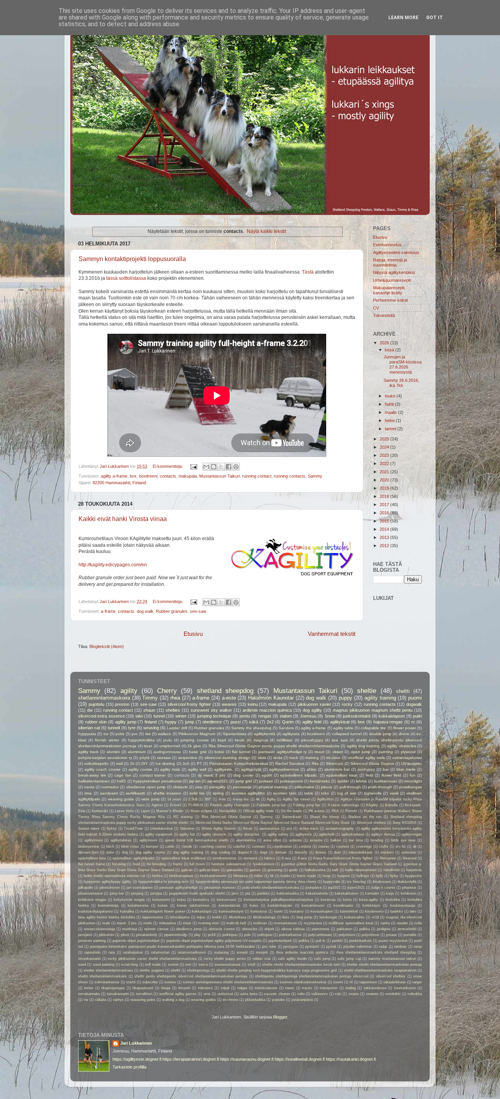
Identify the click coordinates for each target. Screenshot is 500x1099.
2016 (385, 512)
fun (413, 775)
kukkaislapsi (202, 911)
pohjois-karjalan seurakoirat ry (105, 757)
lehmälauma (179, 917)
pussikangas (410, 787)
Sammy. (266, 817)
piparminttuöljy (176, 935)
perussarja (242, 787)
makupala (188, 476)
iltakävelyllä (407, 882)
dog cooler (244, 775)
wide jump (150, 799)
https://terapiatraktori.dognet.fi (190, 1059)
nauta (89, 787)
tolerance (205, 988)
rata (112, 952)
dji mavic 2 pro (211, 775)
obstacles (249, 929)
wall (119, 763)
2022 (385, 463)
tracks (307, 988)
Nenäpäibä (227, 811)
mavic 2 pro (126, 923)
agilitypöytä (251, 769)
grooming (275, 870)
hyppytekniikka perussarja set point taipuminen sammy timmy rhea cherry (256, 882)
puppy (345, 698)
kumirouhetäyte (231, 911)
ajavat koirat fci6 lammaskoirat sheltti (196, 840)
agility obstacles (401, 746)
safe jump (322, 959)
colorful (239, 846)
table (308, 793)
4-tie (222, 799)
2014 (385, 529)
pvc (135, 734)
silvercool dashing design (227, 757)
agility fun (187, 834)
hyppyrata (87, 734)
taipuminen (368, 982)
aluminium (137, 752)
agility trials (170, 769)
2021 (385, 471)
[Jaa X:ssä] (221, 467)
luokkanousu (385, 781)
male (106, 923)
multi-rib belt (236, 923)
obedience (212, 722)
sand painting (103, 965)
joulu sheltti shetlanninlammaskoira (270, 888)
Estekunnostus (387, 244)
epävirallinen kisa (92, 858)
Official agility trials (258, 811)
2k (132, 763)
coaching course (212, 846)
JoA (185, 763)
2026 (385, 342)
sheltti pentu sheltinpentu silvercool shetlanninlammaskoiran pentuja (190, 976)
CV (376, 308)
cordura (305, 846)
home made (306, 876)
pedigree (384, 929)
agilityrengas (412, 834)
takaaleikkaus (395, 982)
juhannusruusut (90, 893)
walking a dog (173, 1000)
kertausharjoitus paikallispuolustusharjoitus (278, 900)
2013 (385, 537)
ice (106, 734)
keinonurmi (161, 900)
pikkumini (106, 935)
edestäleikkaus (360, 852)
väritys (118, 1000)
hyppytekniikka (141, 740)
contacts (168, 476)
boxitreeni (148, 476)
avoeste (316, 840)
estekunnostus (224, 858)
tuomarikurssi (405, 988)
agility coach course (102, 769)
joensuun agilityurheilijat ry (282, 752)
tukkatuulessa (375, 988)
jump (189, 722)
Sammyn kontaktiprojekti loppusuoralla (132, 259)
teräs (277, 757)
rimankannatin (89, 959)
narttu (385, 923)
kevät (240, 740)
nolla (418, 923)
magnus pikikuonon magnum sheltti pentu (372, 710)
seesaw (164, 757)
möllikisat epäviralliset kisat (351, 923)
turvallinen (144, 994)
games (255, 870)
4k (258, 799)
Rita (315, 763)
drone (404, 734)
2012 (385, 545)
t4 (351, 982)
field (369, 775)
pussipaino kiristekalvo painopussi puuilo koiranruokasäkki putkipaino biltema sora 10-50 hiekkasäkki (172, 947)
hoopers (343, 876)
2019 (385, 488)
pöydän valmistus (357, 947)
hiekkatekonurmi (213, 876)
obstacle (180, 787)
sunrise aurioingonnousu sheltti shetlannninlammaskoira (228, 982)
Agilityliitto (325, 799)
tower (289, 988)
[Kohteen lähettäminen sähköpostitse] (206, 467)
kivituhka (393, 900)
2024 (385, 447)
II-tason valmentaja (343, 805)
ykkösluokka (255, 1000)
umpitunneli (169, 746)
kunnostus (258, 911)
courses (342, 846)
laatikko (396, 911)
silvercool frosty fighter (189, 704)
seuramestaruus (227, 965)
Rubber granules (172, 611)
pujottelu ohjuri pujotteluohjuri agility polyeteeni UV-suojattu (214, 941)
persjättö (85, 935)
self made (153, 965)
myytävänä (313, 923)
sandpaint (109, 793)
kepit (222, 740)
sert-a (203, 965)
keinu (253, 704)
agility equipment (158, 834)
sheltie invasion (167, 793)
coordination (282, 846)
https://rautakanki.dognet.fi (351, 1059)
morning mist (208, 923)
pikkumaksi (304, 787)
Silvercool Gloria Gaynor (372, 763)
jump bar (117, 893)
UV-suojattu (411, 763)
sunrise (170, 982)
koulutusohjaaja (402, 905)
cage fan (122, 775)
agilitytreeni (93, 840)
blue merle (406, 769)
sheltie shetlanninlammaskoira (108, 970)
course (323, 846)
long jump (304, 917)
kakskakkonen (346, 893)
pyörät (331, 947)
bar (386, 769)
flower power (404, 728)
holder (285, 876)
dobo (110, 852)
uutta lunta (248, 994)
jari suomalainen (140, 888)
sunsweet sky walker (211, 710)
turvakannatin (118, 994)
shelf (251, 965)
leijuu (201, 917)
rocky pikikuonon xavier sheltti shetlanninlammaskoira (152, 959)
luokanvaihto (354, 917)
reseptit (262, 952)
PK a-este (317, 811)
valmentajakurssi (407, 757)
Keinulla (391, 805)
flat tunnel (241, 752)
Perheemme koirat (390, 300)
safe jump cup (349, 959)
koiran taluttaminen (193, 905)
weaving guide (121, 799)
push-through (380, 787)
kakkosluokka (288, 893)
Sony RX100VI (404, 823)
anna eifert (272, 840)
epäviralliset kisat (341, 775)
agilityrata (291, 734)
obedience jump (189, 929)
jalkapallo (85, 888)
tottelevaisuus (266, 988)
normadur (110, 787)
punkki (337, 941)
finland (151, 722)
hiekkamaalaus (181, 876)
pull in (320, 941)
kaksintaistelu (317, 893)
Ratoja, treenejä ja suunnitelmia (390, 262)
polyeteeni (347, 935)
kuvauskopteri (322, 911)
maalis (391, 412)
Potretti (351, 811)
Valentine (187, 829)
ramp (418, 947)
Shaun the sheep (324, 817)
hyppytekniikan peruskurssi (157, 781)
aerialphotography (339, 829)
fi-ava (302, 858)
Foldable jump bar (271, 805)
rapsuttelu (92, 952)
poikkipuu (230, 935)
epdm (267, 775)
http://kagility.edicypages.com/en (113, 564)
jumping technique (214, 716)
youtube (278, 1000)
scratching (129, 965)
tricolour (333, 757)
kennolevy (201, 900)
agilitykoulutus (352, 834)
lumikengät (328, 917)
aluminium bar (337, 769)
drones (320, 852)
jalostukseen (110, 888)
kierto (347, 900)
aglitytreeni (148, 840)
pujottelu (96, 704)
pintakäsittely (146, 935)
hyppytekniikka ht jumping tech (163, 882)
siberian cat (89, 727)
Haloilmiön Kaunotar (271, 698)
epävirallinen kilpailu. (299, 775)
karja (390, 893)
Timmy (150, 698)
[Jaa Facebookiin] (228, 467)
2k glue (194, 746)
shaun (149, 710)
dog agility (312, 710)
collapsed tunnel (347, 734)
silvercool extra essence (101, 716)
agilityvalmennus (284, 769)
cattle (169, 846)
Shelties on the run (365, 817)
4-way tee (241, 799)
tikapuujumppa (113, 988)
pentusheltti (407, 929)
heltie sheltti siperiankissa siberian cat (114, 876)
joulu (167, 740)
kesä (390, 349)
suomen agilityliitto (248, 793)
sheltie (366, 690)
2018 (385, 496)
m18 (375, 917)
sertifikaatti (135, 793)
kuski (278, 911)
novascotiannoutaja (99, 929)
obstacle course (222, 929)
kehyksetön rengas (129, 900)
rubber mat (262, 959)
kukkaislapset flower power (163, 911)
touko (390, 396)
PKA (335, 811)
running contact (256, 476)
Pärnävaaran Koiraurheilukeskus (238, 763)
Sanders (286, 728)
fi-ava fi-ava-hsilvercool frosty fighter (343, 858)
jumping (137, 893)
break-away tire (92, 775)
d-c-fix (401, 846)
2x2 (270, 722)
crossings (364, 846)
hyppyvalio (331, 882)
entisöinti (409, 852)
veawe (353, 994)
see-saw (198, 611)
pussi (235, 722)
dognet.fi (245, 852)
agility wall (197, 769)
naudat (402, 923)
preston (122, 704)
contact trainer (152, 775)
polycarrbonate (320, 935)
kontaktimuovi (313, 905)
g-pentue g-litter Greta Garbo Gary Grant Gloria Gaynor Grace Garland (338, 864)
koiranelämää (229, 905)
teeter (88, 988)
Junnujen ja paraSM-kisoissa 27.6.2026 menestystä (402, 364)
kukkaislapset (392, 716)
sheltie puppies (151, 970)
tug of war (346, 793)
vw (86, 1000)
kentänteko (320, 781)
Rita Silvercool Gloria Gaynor (227, 817)
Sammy (315, 476)
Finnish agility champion (230, 805)
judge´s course (383, 888)
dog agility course (150, 852)
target (417, 982)
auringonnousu (167, 752)
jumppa (156, 893)
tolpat (225, 988)
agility (129, 690)
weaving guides (203, 1000)
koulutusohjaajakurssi (95, 911)
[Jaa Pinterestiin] (236, 467)
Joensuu (308, 716)
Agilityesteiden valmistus (396, 252)
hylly (379, 876)
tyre (132, 727)
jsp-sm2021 (217, 781)
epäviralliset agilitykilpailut (133, 858)
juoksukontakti (356, 716)
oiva (198, 787)
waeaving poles (142, 1000)
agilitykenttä (264, 734)
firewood (409, 858)
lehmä (361, 781)
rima (88, 793)
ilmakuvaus (382, 882)
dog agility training (188, 852)
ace (289, 829)
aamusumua (269, 829)
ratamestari (160, 952)
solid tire (197, 793)
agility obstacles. (247, 834)
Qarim (288, 722)
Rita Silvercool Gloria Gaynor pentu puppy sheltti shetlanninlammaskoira (274, 746)
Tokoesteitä (384, 315)
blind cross (130, 846)
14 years (174, 799)
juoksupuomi (291, 781)
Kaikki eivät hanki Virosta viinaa (123, 518)
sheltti (403, 691)
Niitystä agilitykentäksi (394, 272)
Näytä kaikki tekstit (266, 231)
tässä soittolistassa (126, 278)
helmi (390, 420)
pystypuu (290, 947)
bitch (110, 846)
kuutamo (296, 911)
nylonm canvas (156, 929)
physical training (273, 787)
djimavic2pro (88, 852)
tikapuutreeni (142, 988)
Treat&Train (133, 829)
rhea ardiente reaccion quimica (302, 952)
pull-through (350, 787)
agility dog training (363, 746)
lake (413, 911)
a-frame (108, 611)
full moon (196, 864)
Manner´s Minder (170, 811)
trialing (350, 988)
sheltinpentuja (198, 970)
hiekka (157, 876)
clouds (187, 846)
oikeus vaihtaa (293, 929)
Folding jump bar (306, 805)
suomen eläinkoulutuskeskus (303, 982)
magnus (261, 740)
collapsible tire (373, 728)
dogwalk (414, 704)
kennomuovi (226, 900)
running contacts (289, 476)
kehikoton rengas (92, 900)
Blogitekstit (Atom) (106, 646)
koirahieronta (138, 905)
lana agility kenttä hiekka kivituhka (106, 917)
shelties (173, 710)
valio (301, 994)
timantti (184, 988)
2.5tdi (192, 799)
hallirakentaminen (94, 781)
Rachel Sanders (289, 763)
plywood (408, 752)
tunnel (159, 716)
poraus (391, 935)
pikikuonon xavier (314, 704)
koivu (254, 905)
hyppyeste (413, 876)
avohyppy (366, 769)
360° (208, 799)
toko (325, 793)
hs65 (121, 781)
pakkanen (344, 929)
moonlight (413, 781)
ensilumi (387, 852)
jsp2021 (334, 888)
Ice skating (165, 763)
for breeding (156, 864)
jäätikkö (263, 893)
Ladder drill (177, 728)
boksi (219, 752)
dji (414, 846)
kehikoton (408, 893)
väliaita (100, 1000)
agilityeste (303, 834)
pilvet (125, 935)
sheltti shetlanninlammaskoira (102, 976)
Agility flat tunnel (296, 799)
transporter (329, 988)
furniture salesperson (228, 864)
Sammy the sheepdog (251, 728)
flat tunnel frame (91, 864)
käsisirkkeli (349, 911)
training (312, 757)
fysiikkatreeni (263, 864)
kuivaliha (127, 911)
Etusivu (193, 633)
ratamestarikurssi (192, 952)
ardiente (295, 840)
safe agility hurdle (292, 959)
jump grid (244, 781)
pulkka (303, 941)
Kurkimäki (100, 811)
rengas (264, 716)
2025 (385, 439)
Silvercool (334, 763)
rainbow (400, 947)
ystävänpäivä (302, 1000)
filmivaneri (388, 858)
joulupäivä (313, 888)
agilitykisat (340, 722)
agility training (380, 698)
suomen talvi (284, 793)
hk (272, 876)
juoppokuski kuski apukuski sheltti (197, 893)
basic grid (198, 752)
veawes (372, 994)
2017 (385, 504)
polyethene (370, 935)
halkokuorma (315, 870)
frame (177, 864)
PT (199, 763)
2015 (385, 521)
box (133, 476)
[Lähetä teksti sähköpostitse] (193, 466)
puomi (415, 698)
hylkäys (363, 876)
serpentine (187, 757)
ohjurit (269, 929)
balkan (335, 840)
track (293, 757)
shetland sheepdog (225, 690)
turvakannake (89, 994)
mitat (187, 923)
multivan (260, 923)
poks (120, 734)
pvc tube (269, 947)
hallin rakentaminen (361, 870)
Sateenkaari (291, 817)
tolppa (242, 988)
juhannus (409, 888)
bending (377, 840)
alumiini (113, 752)
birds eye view (403, 840)
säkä (253, 722)
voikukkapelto (96, 763)
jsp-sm (194, 781)
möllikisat (285, 740)
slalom (286, 716)
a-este (229, 698)
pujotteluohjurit (280, 941)
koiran (163, 905)
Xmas (247, 829)
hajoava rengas (388, 722)
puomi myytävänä (393, 941)
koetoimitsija (108, 905)
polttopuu (264, 935)
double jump (380, 734)
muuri (319, 752)
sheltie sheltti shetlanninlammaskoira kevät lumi (301, 965)
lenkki (216, 917)
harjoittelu (414, 870)
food (136, 864)
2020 (385, 480)
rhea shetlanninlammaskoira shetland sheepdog (376, 952)
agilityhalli (326, 834)
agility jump (125, 722)
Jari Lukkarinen (136, 1043)
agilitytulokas (121, 840)
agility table (343, 728)
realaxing (221, 952)
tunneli (114, 727)
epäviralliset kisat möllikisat (183, 858)
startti (131, 982)
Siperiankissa (234, 734)
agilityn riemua (383, 834)
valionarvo (319, 994)
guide (293, 870)
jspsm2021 (356, 888)
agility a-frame (114, 476)
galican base (209, 870)
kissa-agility (368, 900)
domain (281, 852)
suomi (338, 982)
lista (285, 917)
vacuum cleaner (277, 994)
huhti (390, 404)
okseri (337, 752)
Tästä (308, 272)
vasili (394, 793)
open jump (360, 752)
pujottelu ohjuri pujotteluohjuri (135, 941)
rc (413, 722)
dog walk (145, 611)
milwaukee (167, 923)
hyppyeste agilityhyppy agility (107, 882)
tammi (391, 428)
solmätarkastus (107, 982)
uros (207, 994)
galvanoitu (235, 870)
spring (218, 793)
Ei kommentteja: (168, 466)
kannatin (372, 893)
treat (148, 746)
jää (247, 893)
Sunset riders (89, 829)
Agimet (157, 805)
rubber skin (96, 722)
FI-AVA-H (195, 805)
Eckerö (175, 805)
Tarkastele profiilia (129, 1067)
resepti (242, 952)
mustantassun (285, 923)
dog (125, 852)
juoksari (266, 781)
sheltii (175, 970)
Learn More (403, 17)
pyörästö (312, 947)
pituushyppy (312, 740)
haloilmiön (392, 870)
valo (338, 994)
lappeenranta (152, 917)
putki (417, 716)
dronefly (301, 852)
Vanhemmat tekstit (331, 633)
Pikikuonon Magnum (197, 734)
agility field (312, 722)
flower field (392, 775)
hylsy (394, 876)
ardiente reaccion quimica (267, 710)
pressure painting (92, 941)
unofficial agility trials (366, 757)
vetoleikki (392, 994)
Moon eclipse (201, 811)
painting (386, 752)
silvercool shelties (390, 976)
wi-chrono (230, 1000)
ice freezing (356, 882)
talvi (139, 716)
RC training (183, 817)
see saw (339, 740)
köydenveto (374, 911)
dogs (264, 852)
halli (335, 870)
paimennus (320, 929)
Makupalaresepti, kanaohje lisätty (389, 290)
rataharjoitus (133, 952)
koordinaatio (343, 905)
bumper (152, 846)
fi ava (286, 858)
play (197, 935)
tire (148, 734)
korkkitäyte (371, 905)
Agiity (271, 799)
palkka (364, 929)
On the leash (291, 811)
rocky (347, 704)
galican (187, 870)
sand (82, 965)
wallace (164, 734)
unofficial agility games (177, 994)
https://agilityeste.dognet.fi (136, 1059)
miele (147, 923)
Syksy (112, 829)
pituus (326, 787)
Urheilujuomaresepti (392, 280)
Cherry (167, 690)
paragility (217, 787)
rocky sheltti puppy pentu (225, 959)
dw (90, 710)
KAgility (372, 805)
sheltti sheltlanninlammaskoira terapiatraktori (380, 970)
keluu (181, 900)
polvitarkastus (290, 935)
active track (308, 829)
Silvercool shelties (371, 823)
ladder (343, 781)
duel (337, 852)
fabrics (269, 858)
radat (383, 947)
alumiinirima (245, 840)
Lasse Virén (124, 811)
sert (188, 965)
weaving (151, 727)
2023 (385, 455)
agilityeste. (223, 769)
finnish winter (107, 740)
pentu (244, 716)
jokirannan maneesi (220, 888)
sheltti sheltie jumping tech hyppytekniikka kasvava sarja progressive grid (276, 970)
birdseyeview (88, 846)
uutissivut (225, 994)
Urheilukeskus (161, 829)
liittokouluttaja (264, 917)
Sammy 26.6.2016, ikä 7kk (401, 383)
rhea (175, 698)
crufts (383, 846)
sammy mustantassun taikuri (392, 959)
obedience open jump (146, 787)
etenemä (250, 858)
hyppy (171, 722)
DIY (144, 763)
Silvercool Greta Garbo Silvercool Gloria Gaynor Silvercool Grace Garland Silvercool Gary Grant (272, 823)
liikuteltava (237, 917)
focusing (119, 864)
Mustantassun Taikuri (219, 476)
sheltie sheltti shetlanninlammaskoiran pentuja (384, 965)
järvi (235, 893)
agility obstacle (214, 834)
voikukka (414, 994)
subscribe (150, 982)
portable (410, 935)
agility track (88, 752)
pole (247, 935)
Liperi (145, 811)
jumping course (194, 740)
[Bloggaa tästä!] (214, 467)
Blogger (280, 1017)
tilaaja (165, 988)
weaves (229, 704)
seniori (173, 965)
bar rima (356, 840)
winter (181, 716)
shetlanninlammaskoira (104, 698)
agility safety (278, 834)
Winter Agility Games (219, 829)
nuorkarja (129, 929)
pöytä (144, 757)
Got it (434, 17)
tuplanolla (373, 793)
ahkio (311, 769)
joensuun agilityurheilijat (178, 888)
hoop (326, 876)
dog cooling (220, 852)
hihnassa (240, 876)
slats (262, 757)
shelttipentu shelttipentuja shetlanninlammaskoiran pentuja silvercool (311, 976)
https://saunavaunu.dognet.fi (246, 1059)
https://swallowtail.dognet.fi (300, 1059)
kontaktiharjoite (280, 905)
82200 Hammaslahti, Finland (119, 482)
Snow (330, 716)
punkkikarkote (360, 941)
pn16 (212, 935)
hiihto (258, 876)
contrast (258, 846)
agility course (140, 769)
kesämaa (328, 900)
